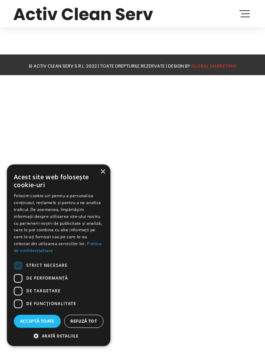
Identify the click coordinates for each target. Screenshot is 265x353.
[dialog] (58, 255)
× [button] (102, 171)
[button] (59, 335)
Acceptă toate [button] (37, 321)
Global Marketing (213, 66)
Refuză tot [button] (83, 321)
